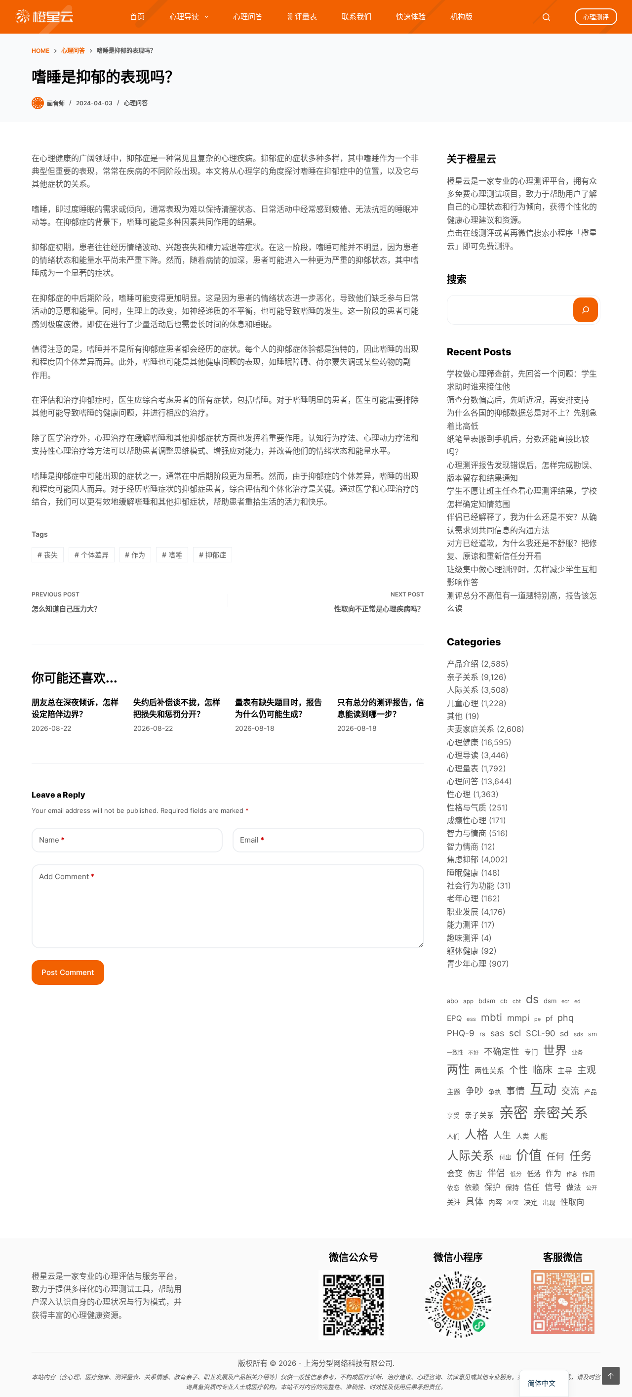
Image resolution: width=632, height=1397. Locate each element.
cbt (517, 1001)
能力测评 (462, 925)
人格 (476, 1134)
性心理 (459, 794)
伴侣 (496, 1173)
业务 (577, 1052)
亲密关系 (560, 1112)
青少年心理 (466, 964)
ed (577, 1001)
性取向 (572, 1202)
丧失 (48, 554)
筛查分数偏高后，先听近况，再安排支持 (518, 400)
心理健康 (462, 742)
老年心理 (462, 898)
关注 (454, 1202)
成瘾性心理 (466, 820)
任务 (580, 1155)
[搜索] (585, 309)
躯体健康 (462, 951)
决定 (531, 1202)
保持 (512, 1187)
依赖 (472, 1187)
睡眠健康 (462, 873)
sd (564, 1033)
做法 (573, 1187)
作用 (588, 1174)
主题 (454, 1092)
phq (565, 1018)
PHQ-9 (460, 1033)
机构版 (461, 16)
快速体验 (411, 16)
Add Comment (66, 876)
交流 (570, 1091)
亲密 (513, 1112)
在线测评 (478, 233)
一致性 (455, 1052)
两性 (458, 1069)
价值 (529, 1155)
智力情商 (462, 846)
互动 (543, 1089)
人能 (541, 1136)
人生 (502, 1135)
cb (504, 1001)
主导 (564, 1070)
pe (537, 1019)
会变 (455, 1173)
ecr (565, 1001)
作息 (571, 1174)
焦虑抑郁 (462, 859)
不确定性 (501, 1051)
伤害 (475, 1173)
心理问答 (248, 16)
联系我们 (356, 16)
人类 (522, 1136)
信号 (553, 1187)
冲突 (513, 1202)
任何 (555, 1156)
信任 (532, 1187)
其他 (455, 716)
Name (52, 840)
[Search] (546, 17)
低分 (516, 1174)
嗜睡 (172, 554)
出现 (549, 1202)
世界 (555, 1050)
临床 (543, 1069)
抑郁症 (212, 554)
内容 (495, 1202)
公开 (591, 1188)
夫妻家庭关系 (470, 729)
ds (532, 999)
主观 (586, 1070)
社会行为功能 (470, 885)
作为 (135, 554)
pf (549, 1018)
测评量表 (302, 16)
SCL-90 (540, 1033)
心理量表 (462, 768)
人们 (453, 1136)
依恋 (453, 1187)
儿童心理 (462, 703)
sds (578, 1034)
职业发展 (462, 912)
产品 (590, 1092)
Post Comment (67, 972)
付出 (505, 1157)
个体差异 (92, 554)
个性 (518, 1070)
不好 (473, 1053)
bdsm (486, 1001)
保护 (492, 1187)
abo (452, 1001)
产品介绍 (462, 664)
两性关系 (489, 1070)
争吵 (474, 1090)
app (468, 1001)
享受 (453, 1115)
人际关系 (462, 690)
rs (482, 1034)
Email (252, 840)
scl (515, 1032)
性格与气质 (466, 807)
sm (592, 1034)
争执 (494, 1092)
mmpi (518, 1018)
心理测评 (596, 17)
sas (497, 1033)
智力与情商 (466, 833)
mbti (491, 1017)
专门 (531, 1052)
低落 (534, 1173)
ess (471, 1019)
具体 (474, 1201)
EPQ (454, 1018)
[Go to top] (611, 1376)
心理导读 (184, 16)
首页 (137, 16)
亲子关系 (462, 677)
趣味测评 (462, 938)
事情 (515, 1091)
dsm (550, 1001)
